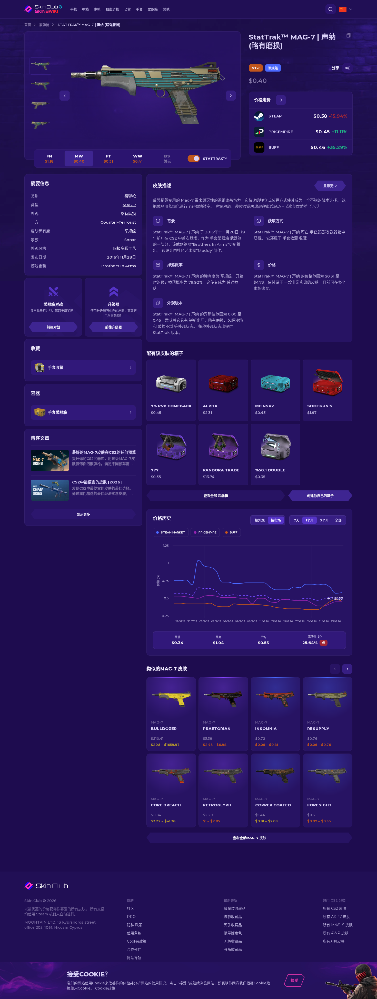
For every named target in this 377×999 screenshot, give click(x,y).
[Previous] (335, 669)
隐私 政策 (134, 925)
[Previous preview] (40, 51)
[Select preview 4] (40, 125)
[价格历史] (281, 100)
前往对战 (53, 327)
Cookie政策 (136, 941)
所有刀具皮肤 (333, 941)
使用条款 (134, 933)
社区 (130, 908)
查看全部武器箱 (216, 495)
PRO (131, 916)
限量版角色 (233, 933)
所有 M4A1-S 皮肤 (338, 925)
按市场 (276, 520)
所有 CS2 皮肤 (334, 908)
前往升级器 (113, 327)
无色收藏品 (233, 941)
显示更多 (83, 514)
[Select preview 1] (40, 66)
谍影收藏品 (233, 916)
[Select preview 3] (40, 105)
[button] (171, 714)
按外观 (260, 520)
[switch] (193, 158)
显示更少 (330, 186)
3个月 (324, 520)
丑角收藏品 (233, 949)
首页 (27, 25)
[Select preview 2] (40, 85)
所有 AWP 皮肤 (336, 933)
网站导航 (134, 957)
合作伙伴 (134, 949)
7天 (296, 520)
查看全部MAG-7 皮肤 (249, 838)
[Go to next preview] (40, 140)
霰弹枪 (44, 25)
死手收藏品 (233, 925)
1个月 (309, 520)
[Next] (347, 669)
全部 (338, 520)
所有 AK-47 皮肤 (336, 916)
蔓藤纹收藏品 (234, 908)
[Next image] (231, 96)
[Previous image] (64, 96)
